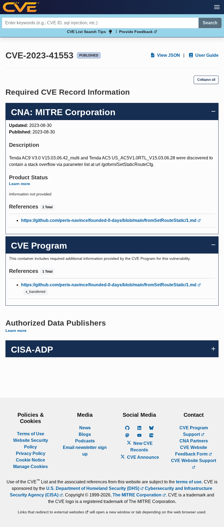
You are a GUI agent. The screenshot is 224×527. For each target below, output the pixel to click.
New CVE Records (141, 446)
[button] (216, 7)
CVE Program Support (193, 431)
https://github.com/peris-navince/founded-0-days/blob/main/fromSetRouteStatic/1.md (109, 220)
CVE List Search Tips (86, 31)
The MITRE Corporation (138, 495)
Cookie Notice (30, 460)
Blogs (85, 434)
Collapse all (206, 80)
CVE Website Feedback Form (192, 450)
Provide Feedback (136, 31)
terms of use (189, 482)
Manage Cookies (30, 466)
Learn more (19, 183)
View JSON (168, 55)
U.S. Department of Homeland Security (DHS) (93, 488)
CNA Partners (193, 441)
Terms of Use (30, 433)
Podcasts (85, 441)
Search (210, 22)
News (85, 427)
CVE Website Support (193, 460)
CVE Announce (142, 457)
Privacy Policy (30, 453)
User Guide (206, 55)
